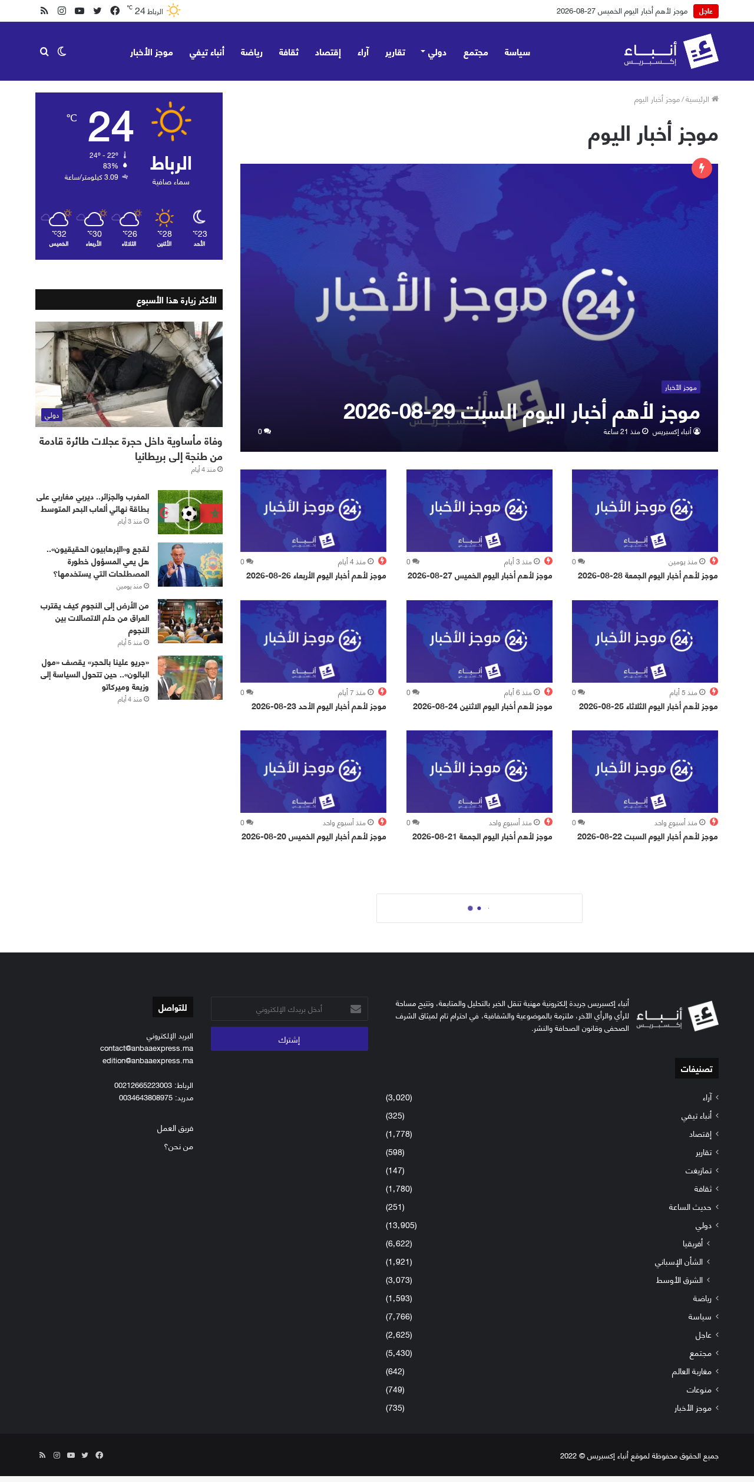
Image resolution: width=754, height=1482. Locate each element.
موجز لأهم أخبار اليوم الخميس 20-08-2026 (314, 835)
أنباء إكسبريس (672, 431)
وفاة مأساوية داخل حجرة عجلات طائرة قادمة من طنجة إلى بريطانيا (131, 447)
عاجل (704, 1334)
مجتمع (476, 50)
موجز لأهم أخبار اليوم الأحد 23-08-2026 (319, 705)
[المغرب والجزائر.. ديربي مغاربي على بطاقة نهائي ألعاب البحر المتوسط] (190, 512)
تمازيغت (699, 1169)
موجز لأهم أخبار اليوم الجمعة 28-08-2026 (648, 574)
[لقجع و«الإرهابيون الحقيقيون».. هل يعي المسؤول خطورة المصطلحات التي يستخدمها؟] (190, 564)
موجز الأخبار (151, 50)
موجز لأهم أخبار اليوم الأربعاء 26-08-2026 (316, 574)
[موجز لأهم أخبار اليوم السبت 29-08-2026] (479, 308)
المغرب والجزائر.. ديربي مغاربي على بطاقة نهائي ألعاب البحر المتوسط (93, 501)
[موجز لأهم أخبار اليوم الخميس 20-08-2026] (313, 771)
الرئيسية (699, 98)
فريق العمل (175, 1127)
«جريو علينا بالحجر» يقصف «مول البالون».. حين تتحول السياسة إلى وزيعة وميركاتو (95, 673)
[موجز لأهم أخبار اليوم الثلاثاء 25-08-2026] (645, 641)
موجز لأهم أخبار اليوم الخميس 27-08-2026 (622, 10)
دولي (437, 50)
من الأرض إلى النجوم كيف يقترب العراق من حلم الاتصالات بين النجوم (95, 617)
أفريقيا (693, 1242)
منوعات (699, 1388)
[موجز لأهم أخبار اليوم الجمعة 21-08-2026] (479, 771)
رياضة (252, 50)
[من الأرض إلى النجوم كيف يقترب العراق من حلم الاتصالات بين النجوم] (190, 621)
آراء (363, 50)
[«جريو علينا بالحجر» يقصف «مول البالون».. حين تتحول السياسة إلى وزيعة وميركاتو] (190, 678)
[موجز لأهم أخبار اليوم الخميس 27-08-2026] (479, 510)
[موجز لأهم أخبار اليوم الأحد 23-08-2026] (313, 641)
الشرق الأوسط (679, 1279)
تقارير (395, 50)
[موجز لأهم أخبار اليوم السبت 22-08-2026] (645, 771)
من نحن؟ (178, 1145)
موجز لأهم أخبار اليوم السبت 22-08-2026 (647, 835)
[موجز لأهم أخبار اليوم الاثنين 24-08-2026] (479, 641)
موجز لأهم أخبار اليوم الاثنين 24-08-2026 (483, 705)
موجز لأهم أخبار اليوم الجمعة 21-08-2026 (482, 835)
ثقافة (289, 50)
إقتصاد (328, 50)
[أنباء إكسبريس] (671, 51)
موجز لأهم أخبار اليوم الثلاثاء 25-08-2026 (648, 705)
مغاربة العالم (692, 1370)
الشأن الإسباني (679, 1261)
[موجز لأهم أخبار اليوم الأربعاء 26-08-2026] (313, 510)
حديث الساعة (690, 1206)
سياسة (517, 50)
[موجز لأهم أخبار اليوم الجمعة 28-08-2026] (645, 510)
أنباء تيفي (207, 50)
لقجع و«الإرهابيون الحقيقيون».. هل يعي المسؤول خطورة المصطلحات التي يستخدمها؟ (98, 560)
